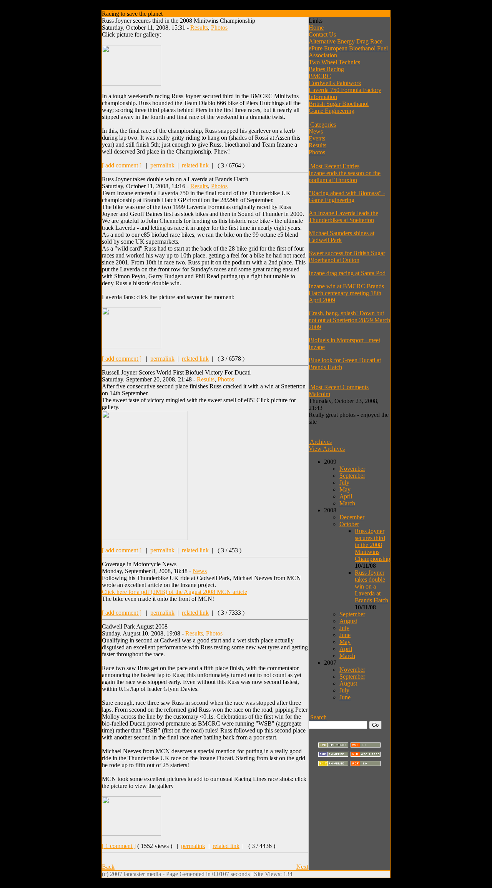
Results (199, 27)
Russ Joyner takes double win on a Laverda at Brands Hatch (371, 586)
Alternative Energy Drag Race (345, 41)
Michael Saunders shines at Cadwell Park (341, 236)
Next (302, 866)
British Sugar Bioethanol (339, 103)
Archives (320, 441)
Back (108, 866)
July (344, 482)
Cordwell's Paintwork (335, 83)
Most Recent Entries (334, 166)
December (351, 517)
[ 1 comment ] (119, 846)
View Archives (327, 448)
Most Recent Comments (339, 387)
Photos (219, 27)
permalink (162, 165)
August (348, 621)
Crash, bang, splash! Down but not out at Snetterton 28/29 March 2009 (349, 320)
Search (318, 717)
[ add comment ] (121, 165)
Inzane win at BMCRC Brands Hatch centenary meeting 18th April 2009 (346, 293)
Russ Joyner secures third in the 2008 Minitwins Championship (372, 545)
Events (317, 138)
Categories (322, 124)
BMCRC (320, 76)
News (200, 571)
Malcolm (319, 394)
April (345, 496)
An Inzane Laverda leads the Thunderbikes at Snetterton (343, 216)
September (352, 475)
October (349, 524)
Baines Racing (326, 69)
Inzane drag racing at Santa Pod (347, 273)
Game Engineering (331, 110)
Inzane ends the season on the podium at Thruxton (345, 176)
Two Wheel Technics (334, 62)
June (345, 635)
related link (195, 165)
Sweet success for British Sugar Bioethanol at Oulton (347, 256)
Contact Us (322, 34)
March (347, 503)
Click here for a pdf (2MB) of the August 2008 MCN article (174, 592)
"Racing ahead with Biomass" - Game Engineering (347, 196)
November (352, 468)
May (345, 489)
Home (316, 27)
